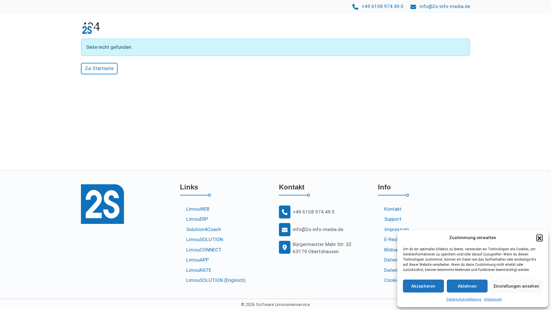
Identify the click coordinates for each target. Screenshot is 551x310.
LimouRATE (198, 270)
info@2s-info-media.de (445, 6)
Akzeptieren (423, 286)
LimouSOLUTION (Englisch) (216, 280)
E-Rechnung (397, 239)
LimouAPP (382, 29)
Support (436, 29)
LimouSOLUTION (318, 29)
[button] (539, 238)
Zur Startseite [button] (99, 68)
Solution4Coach (203, 229)
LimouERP (283, 29)
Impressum (493, 299)
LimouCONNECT (204, 250)
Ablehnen (467, 286)
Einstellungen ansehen (516, 286)
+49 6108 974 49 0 (382, 6)
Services (408, 29)
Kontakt (459, 29)
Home (260, 29)
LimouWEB (354, 29)
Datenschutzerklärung (464, 299)
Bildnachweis (398, 250)
